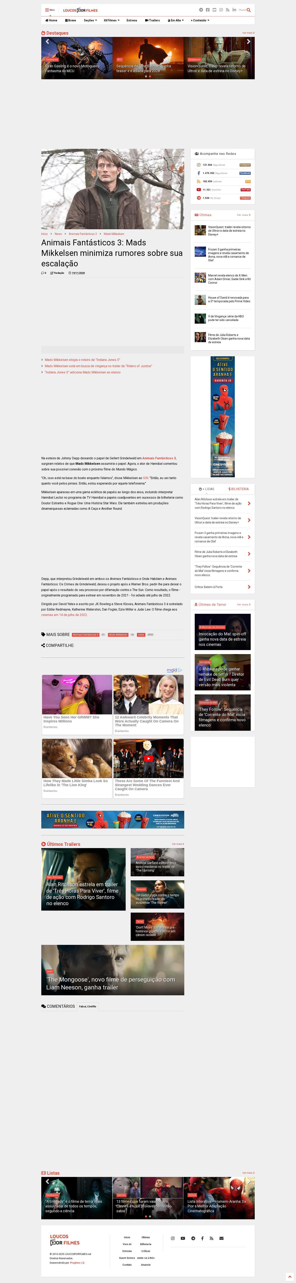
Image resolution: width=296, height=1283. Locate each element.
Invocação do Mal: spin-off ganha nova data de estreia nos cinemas (222, 639)
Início (44, 234)
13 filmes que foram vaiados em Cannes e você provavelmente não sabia (144, 1206)
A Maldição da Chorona (212, 627)
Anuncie (146, 1264)
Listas (53, 1173)
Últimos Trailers (63, 844)
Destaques (56, 33)
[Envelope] (221, 1238)
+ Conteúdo (198, 20)
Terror (140, 921)
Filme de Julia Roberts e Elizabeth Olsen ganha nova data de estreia (229, 338)
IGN (145, 478)
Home (53, 20)
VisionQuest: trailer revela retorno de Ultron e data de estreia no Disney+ (229, 230)
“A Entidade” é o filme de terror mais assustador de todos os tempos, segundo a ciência (73, 1206)
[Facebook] (208, 10)
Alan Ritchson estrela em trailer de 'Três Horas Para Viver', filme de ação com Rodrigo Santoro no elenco (82, 893)
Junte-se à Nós (146, 1258)
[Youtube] (214, 10)
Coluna (192, 1195)
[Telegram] (201, 10)
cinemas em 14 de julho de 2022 (64, 615)
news (58, 234)
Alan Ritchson (54, 877)
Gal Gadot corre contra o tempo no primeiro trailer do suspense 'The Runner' (157, 899)
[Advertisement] (148, 113)
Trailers (154, 20)
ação (50, 971)
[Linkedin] (234, 10)
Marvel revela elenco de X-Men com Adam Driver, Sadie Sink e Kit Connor (229, 279)
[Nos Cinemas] (112, 827)
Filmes (112, 20)
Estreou (132, 20)
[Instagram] (221, 10)
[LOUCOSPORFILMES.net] (80, 11)
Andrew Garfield (145, 857)
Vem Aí (127, 1244)
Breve (72, 20)
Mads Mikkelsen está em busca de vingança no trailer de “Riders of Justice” (98, 366)
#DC (119, 59)
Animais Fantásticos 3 (83, 234)
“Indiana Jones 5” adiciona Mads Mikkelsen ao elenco (83, 372)
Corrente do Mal (208, 702)
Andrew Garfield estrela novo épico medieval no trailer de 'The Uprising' (156, 866)
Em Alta (175, 20)
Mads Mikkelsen (114, 234)
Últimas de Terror (212, 605)
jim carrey (205, 662)
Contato (127, 1264)
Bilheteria (145, 1244)
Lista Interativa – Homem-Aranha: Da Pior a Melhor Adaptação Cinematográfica (217, 1206)
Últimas (205, 215)
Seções (89, 20)
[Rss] (228, 10)
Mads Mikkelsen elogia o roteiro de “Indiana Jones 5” (82, 360)
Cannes (121, 1195)
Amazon (141, 889)
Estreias (127, 1251)
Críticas (145, 1251)
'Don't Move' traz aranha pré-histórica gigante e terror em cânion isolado (156, 931)
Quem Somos (127, 1258)
